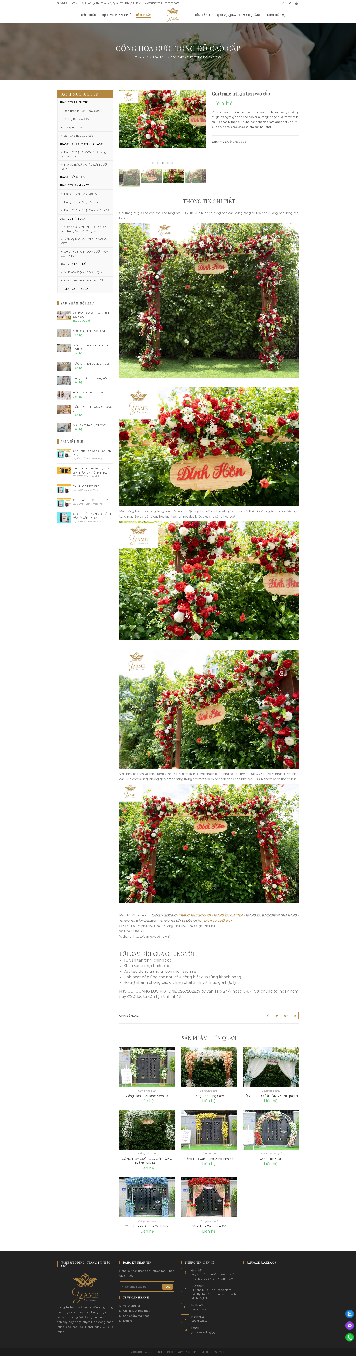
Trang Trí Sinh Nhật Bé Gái (81, 202)
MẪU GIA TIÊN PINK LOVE (89, 331)
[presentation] (121, 178)
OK (168, 1286)
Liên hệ (128, 1320)
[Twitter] (290, 3)
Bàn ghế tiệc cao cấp (79, 135)
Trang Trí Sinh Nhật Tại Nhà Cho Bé (86, 210)
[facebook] (276, 3)
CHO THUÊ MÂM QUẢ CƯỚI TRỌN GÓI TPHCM (85, 253)
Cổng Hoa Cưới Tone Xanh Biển (147, 1226)
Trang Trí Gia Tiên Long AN (90, 378)
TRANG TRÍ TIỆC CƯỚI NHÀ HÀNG (81, 144)
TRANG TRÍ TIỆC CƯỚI (195, 915)
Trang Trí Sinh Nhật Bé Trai (81, 193)
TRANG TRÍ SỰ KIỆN (72, 177)
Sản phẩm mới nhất (136, 1315)
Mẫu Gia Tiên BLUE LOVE (89, 425)
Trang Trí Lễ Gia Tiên (74, 102)
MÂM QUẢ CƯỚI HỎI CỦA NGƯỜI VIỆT (84, 241)
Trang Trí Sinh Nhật (74, 185)
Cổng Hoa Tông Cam (209, 1096)
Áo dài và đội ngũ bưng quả (83, 272)
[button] (152, 163)
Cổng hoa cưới (237, 141)
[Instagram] (283, 3)
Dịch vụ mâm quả (73, 218)
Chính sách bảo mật (136, 1310)
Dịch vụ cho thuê (73, 263)
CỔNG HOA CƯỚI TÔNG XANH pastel (270, 1096)
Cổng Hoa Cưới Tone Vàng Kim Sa (208, 1159)
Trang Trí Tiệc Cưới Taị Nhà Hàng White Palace (83, 154)
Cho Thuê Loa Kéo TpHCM (90, 500)
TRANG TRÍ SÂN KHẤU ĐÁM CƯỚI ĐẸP (84, 166)
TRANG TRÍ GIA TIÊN (228, 915)
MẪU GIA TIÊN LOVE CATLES (91, 363)
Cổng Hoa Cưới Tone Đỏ (208, 1226)
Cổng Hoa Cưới (271, 1159)
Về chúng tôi (131, 1305)
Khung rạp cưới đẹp (78, 119)
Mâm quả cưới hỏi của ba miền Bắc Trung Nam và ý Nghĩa (83, 229)
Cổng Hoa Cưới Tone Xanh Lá (147, 1096)
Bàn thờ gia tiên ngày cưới (82, 110)
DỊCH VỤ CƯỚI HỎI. (217, 920)
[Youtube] (296, 3)
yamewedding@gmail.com (209, 1332)
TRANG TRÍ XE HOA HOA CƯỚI (83, 280)
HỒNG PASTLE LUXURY (88, 392)
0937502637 (199, 1309)
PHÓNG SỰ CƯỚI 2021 (74, 289)
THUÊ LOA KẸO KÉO (86, 486)
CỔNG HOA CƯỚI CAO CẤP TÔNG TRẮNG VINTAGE (147, 1161)
